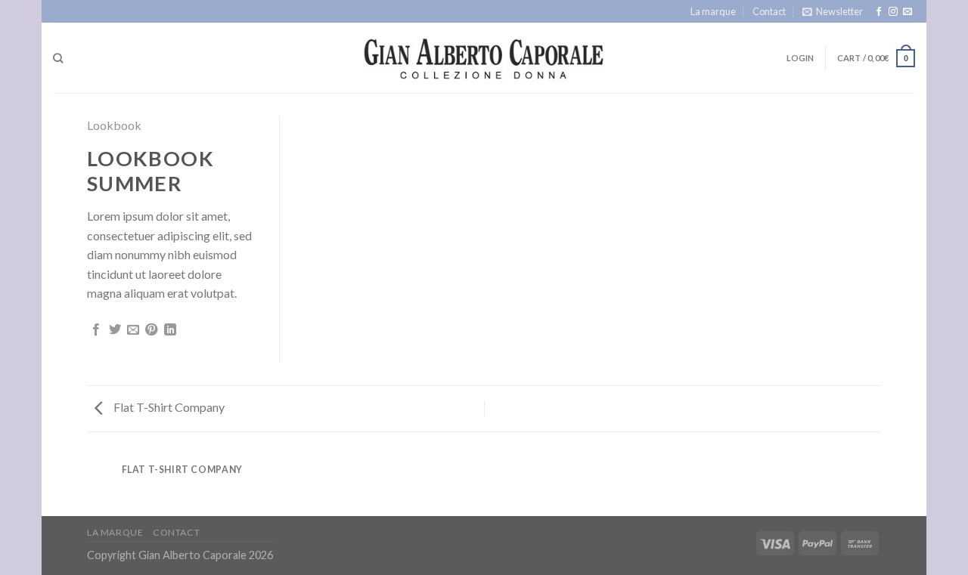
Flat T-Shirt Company (168, 407)
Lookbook (114, 125)
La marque (713, 11)
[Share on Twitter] (115, 330)
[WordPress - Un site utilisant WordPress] (484, 58)
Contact (769, 11)
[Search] (58, 58)
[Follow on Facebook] (878, 12)
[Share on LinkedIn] (170, 330)
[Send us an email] (907, 12)
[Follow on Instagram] (893, 12)
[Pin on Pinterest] (151, 330)
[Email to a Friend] (133, 330)
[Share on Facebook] (96, 330)
